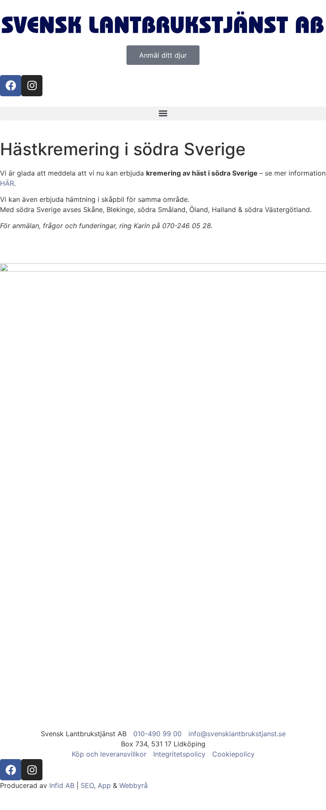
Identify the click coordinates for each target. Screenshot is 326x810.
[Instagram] (31, 85)
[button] (163, 113)
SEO (87, 785)
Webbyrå (133, 785)
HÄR (7, 183)
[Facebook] (10, 85)
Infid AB (61, 785)
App (104, 785)
